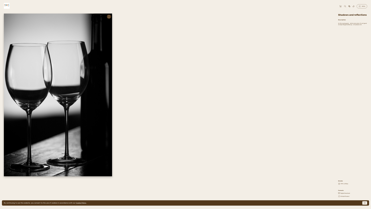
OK (365, 203)
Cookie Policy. (81, 203)
